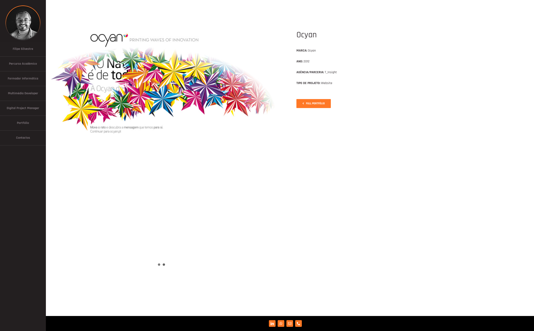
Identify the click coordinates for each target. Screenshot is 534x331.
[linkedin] (272, 323)
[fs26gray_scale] (23, 6)
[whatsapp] (281, 323)
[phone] (298, 323)
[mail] (289, 323)
